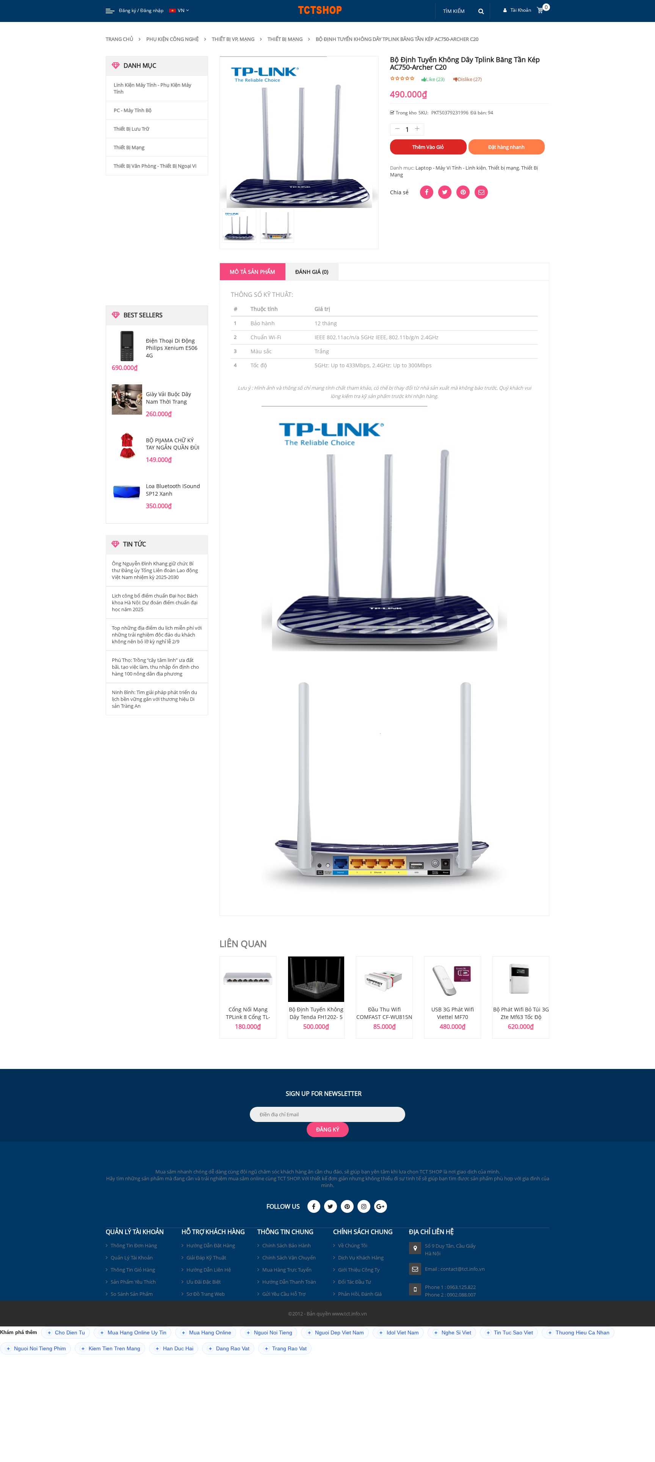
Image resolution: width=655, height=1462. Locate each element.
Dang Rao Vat (229, 1348)
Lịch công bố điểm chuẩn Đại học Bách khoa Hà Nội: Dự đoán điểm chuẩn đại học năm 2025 (155, 602)
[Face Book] (313, 1206)
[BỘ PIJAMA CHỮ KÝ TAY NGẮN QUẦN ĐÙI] (127, 446)
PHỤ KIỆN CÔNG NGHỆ (172, 39)
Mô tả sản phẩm (252, 271)
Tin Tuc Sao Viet (510, 1332)
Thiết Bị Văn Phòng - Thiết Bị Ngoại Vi (155, 165)
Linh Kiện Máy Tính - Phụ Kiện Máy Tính (152, 88)
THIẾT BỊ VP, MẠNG (233, 39)
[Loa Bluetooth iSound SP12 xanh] (127, 491)
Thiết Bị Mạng (129, 147)
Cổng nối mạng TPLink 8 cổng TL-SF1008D (248, 1017)
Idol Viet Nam (399, 1332)
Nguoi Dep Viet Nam (336, 1332)
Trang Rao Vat (286, 1348)
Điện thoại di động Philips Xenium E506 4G (171, 348)
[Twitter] (330, 1206)
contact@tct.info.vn (462, 1268)
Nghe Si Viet (452, 1332)
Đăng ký (127, 10)
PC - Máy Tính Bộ (133, 110)
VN (181, 10)
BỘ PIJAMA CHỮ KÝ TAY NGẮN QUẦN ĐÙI (172, 444)
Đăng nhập (151, 10)
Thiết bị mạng (285, 39)
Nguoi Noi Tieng (269, 1332)
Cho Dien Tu (66, 1332)
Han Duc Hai (174, 1348)
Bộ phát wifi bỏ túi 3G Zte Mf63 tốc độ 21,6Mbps (521, 1017)
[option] (248, 997)
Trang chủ (119, 39)
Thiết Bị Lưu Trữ (131, 128)
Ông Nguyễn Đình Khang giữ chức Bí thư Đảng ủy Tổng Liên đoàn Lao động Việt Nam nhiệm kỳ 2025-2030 (155, 570)
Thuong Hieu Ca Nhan (579, 1332)
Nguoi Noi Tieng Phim (36, 1348)
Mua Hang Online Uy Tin (133, 1332)
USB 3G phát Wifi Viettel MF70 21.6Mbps (452, 1017)
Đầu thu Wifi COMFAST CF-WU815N (384, 1013)
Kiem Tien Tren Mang (110, 1348)
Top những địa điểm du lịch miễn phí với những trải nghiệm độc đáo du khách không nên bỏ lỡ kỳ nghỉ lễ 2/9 (157, 634)
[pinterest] (347, 1206)
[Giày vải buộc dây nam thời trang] (127, 399)
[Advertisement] (157, 239)
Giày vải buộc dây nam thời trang (168, 397)
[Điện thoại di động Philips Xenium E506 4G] (127, 346)
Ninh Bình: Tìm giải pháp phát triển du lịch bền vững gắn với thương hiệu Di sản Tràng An (154, 699)
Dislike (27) (470, 79)
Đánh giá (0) (311, 271)
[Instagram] (363, 1206)
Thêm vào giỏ (428, 147)
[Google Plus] (380, 1206)
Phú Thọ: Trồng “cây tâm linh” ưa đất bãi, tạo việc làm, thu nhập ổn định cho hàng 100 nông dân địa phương (155, 667)
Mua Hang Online (206, 1332)
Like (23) (435, 79)
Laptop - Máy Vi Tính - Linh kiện (450, 167)
